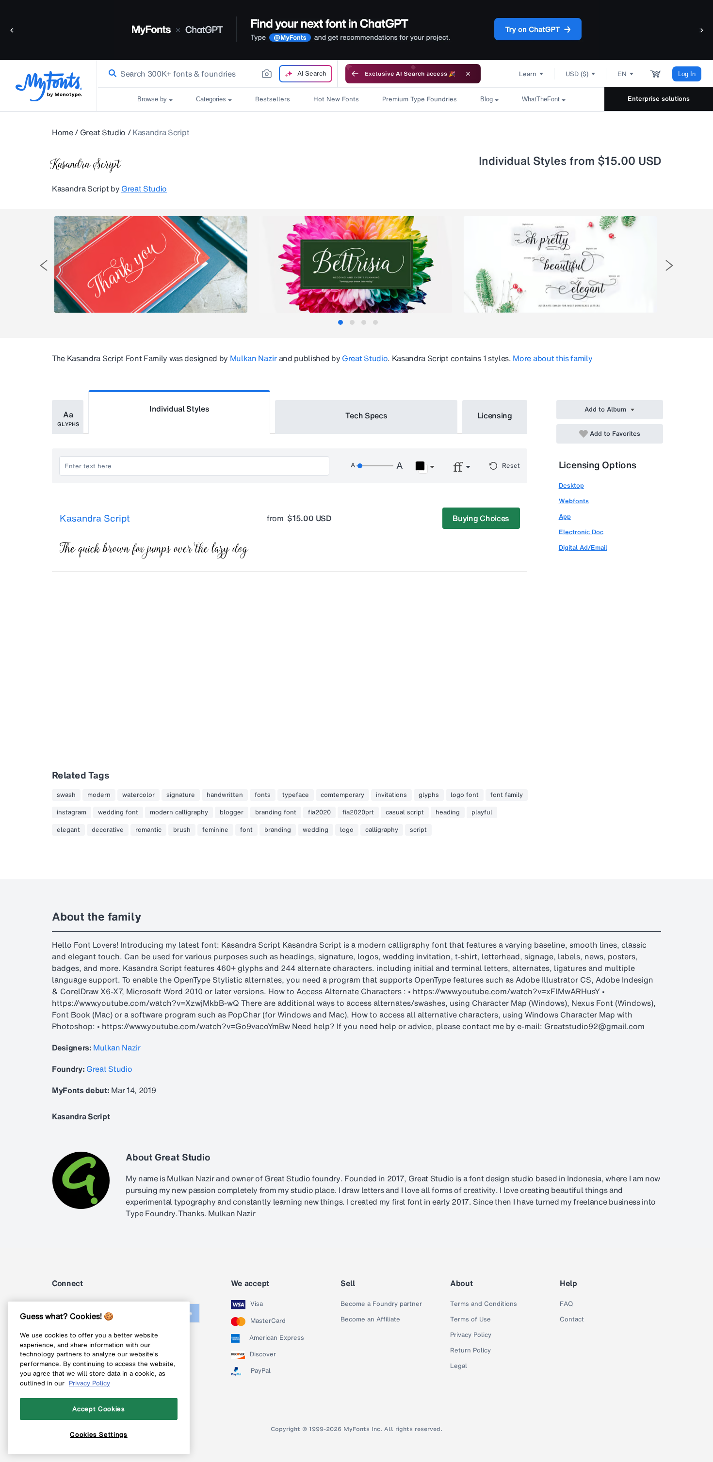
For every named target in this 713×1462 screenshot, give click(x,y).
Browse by (152, 99)
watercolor (138, 795)
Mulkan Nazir (253, 358)
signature (180, 795)
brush (182, 830)
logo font (465, 795)
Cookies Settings (99, 1434)
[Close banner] (468, 74)
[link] (110, 73)
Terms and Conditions (483, 1304)
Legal (458, 1366)
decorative (108, 830)
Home (62, 132)
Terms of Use (470, 1319)
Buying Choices (481, 518)
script (418, 830)
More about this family (552, 358)
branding (277, 830)
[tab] (340, 322)
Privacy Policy (470, 1335)
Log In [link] (687, 74)
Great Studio (103, 132)
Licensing (494, 415)
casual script (405, 812)
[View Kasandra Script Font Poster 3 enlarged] (560, 264)
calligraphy (381, 830)
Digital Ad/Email (583, 547)
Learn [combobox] (527, 74)
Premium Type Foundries (419, 99)
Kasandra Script (95, 518)
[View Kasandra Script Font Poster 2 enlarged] (355, 264)
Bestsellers (272, 99)
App (565, 516)
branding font (275, 812)
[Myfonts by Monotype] (49, 86)
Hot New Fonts (336, 99)
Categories (211, 99)
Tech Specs (366, 415)
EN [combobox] (622, 74)
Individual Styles (179, 408)
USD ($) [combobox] (577, 74)
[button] (12, 30)
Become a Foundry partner (381, 1304)
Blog (486, 99)
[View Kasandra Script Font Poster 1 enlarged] (150, 264)
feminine (215, 830)
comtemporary (342, 795)
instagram (71, 812)
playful (481, 812)
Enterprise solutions (659, 98)
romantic (148, 830)
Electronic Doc (581, 532)
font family (506, 795)
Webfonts (574, 501)
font (246, 830)
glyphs (429, 795)
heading (448, 812)
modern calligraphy (179, 812)
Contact (572, 1319)
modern (99, 795)
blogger (231, 812)
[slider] (374, 465)
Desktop (571, 485)
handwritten (225, 795)
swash (66, 795)
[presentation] (44, 265)
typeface (295, 795)
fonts (263, 795)
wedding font (118, 812)
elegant (68, 830)
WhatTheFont (541, 99)
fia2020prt (358, 812)
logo (347, 830)
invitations (391, 795)
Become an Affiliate (370, 1319)
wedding (315, 830)
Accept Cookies (98, 1409)
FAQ (566, 1304)
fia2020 (319, 812)
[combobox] (217, 73)
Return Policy (470, 1350)
